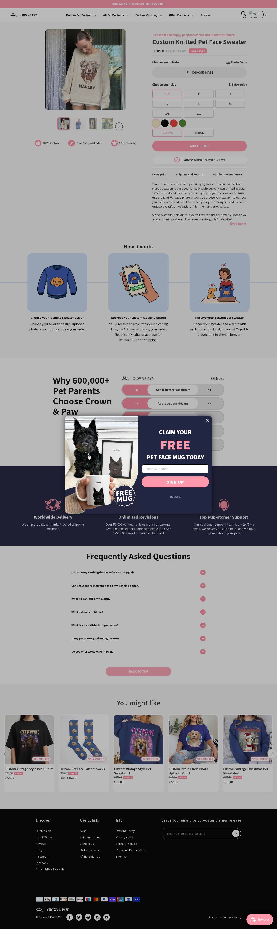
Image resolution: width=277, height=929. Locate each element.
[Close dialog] (207, 420)
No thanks (175, 496)
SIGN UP (175, 482)
